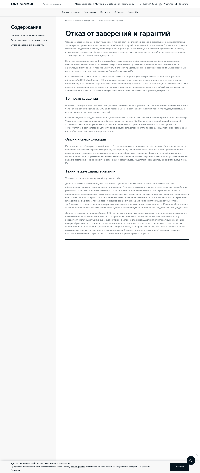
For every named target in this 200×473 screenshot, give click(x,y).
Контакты (105, 12)
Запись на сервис (71, 12)
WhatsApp (168, 4)
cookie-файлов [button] (78, 467)
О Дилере (119, 12)
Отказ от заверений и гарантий (27, 45)
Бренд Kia (133, 12)
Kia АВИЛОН (26, 4)
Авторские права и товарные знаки (29, 40)
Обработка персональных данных (28, 35)
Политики (15, 470)
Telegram (183, 4)
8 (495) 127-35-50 (148, 4)
